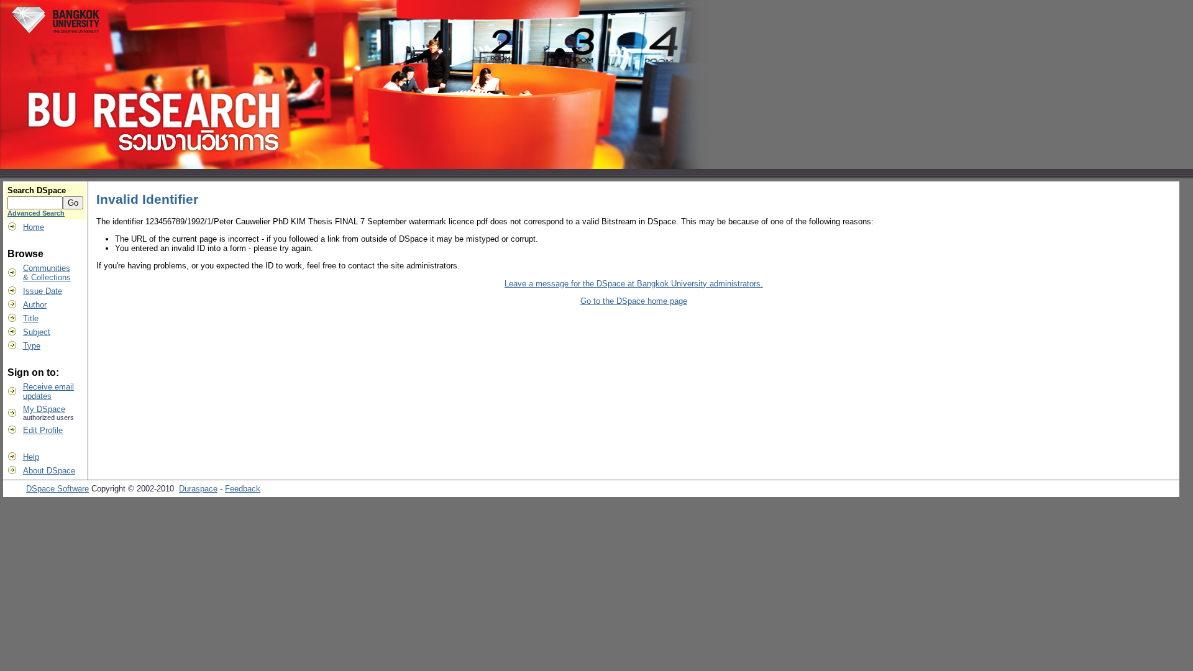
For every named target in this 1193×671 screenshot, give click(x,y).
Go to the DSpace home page (633, 301)
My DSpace (44, 409)
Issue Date (42, 291)
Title (31, 318)
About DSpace (49, 470)
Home (33, 227)
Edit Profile (43, 430)
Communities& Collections (47, 272)
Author (35, 304)
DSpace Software (57, 488)
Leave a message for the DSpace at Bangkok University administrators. (634, 283)
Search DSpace (36, 190)
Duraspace (198, 488)
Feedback (242, 488)
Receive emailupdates (48, 391)
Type (31, 345)
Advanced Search (36, 213)
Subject (36, 332)
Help (31, 457)
